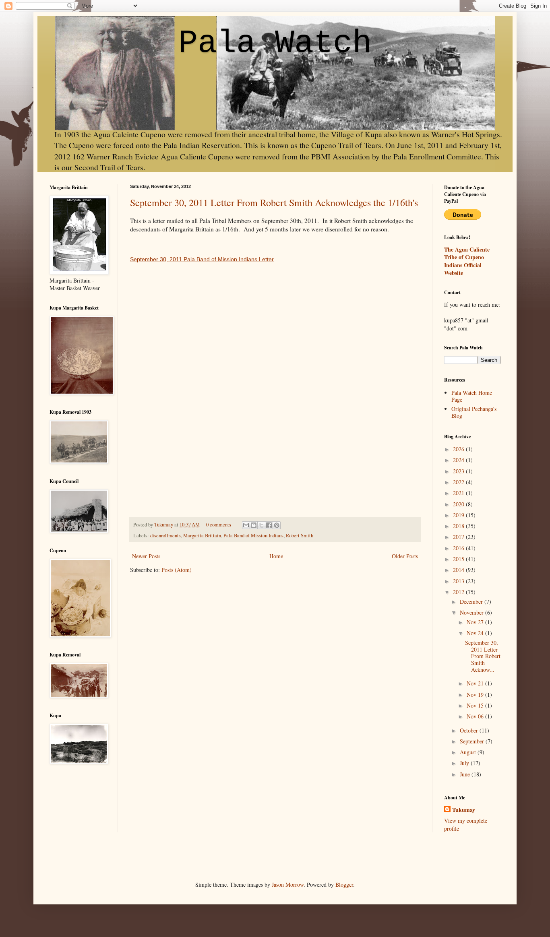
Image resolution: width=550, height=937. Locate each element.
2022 (459, 482)
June (465, 774)
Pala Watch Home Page (471, 396)
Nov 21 (476, 683)
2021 (459, 493)
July (465, 763)
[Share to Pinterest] (277, 525)
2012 (459, 592)
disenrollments (165, 535)
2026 (459, 449)
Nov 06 (476, 716)
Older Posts (405, 556)
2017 (459, 537)
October (470, 730)
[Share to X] (261, 525)
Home (276, 556)
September (473, 741)
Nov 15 (476, 705)
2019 (459, 515)
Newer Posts (146, 556)
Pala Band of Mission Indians (253, 535)
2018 (459, 526)
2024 (459, 460)
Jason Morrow (288, 884)
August (469, 752)
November (472, 612)
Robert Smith (299, 535)
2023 (459, 471)
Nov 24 (476, 633)
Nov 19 (476, 694)
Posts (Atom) (176, 570)
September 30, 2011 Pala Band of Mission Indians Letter (202, 259)
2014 (459, 570)
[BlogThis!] (254, 525)
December (472, 601)
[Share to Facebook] (269, 525)
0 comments (218, 524)
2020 (459, 504)
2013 (459, 581)
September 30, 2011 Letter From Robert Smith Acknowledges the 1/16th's (274, 202)
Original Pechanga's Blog (473, 412)
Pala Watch (275, 43)
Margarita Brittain (202, 535)
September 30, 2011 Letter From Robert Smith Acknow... (482, 656)
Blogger (344, 884)
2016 (459, 548)
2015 (459, 559)
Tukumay (164, 524)
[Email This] (246, 525)
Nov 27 (476, 622)
